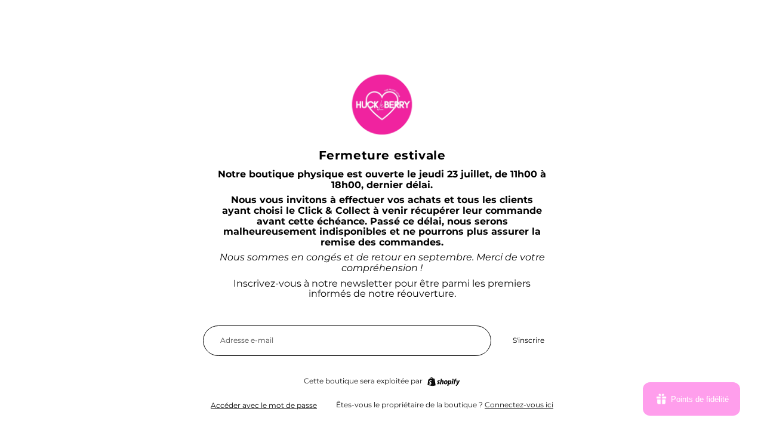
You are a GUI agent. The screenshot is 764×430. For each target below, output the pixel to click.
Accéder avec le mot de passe (264, 405)
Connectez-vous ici (519, 404)
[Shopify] (443, 381)
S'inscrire (528, 340)
